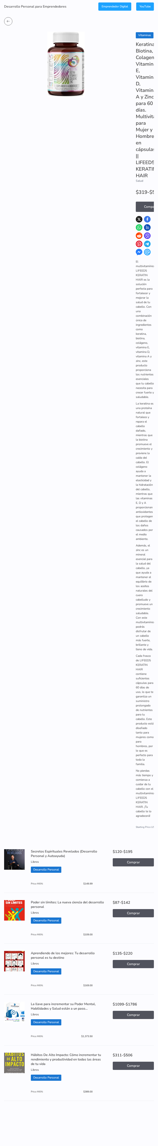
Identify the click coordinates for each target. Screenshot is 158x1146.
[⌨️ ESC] (8, 21)
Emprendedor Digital (115, 6)
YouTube (145, 6)
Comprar (133, 862)
